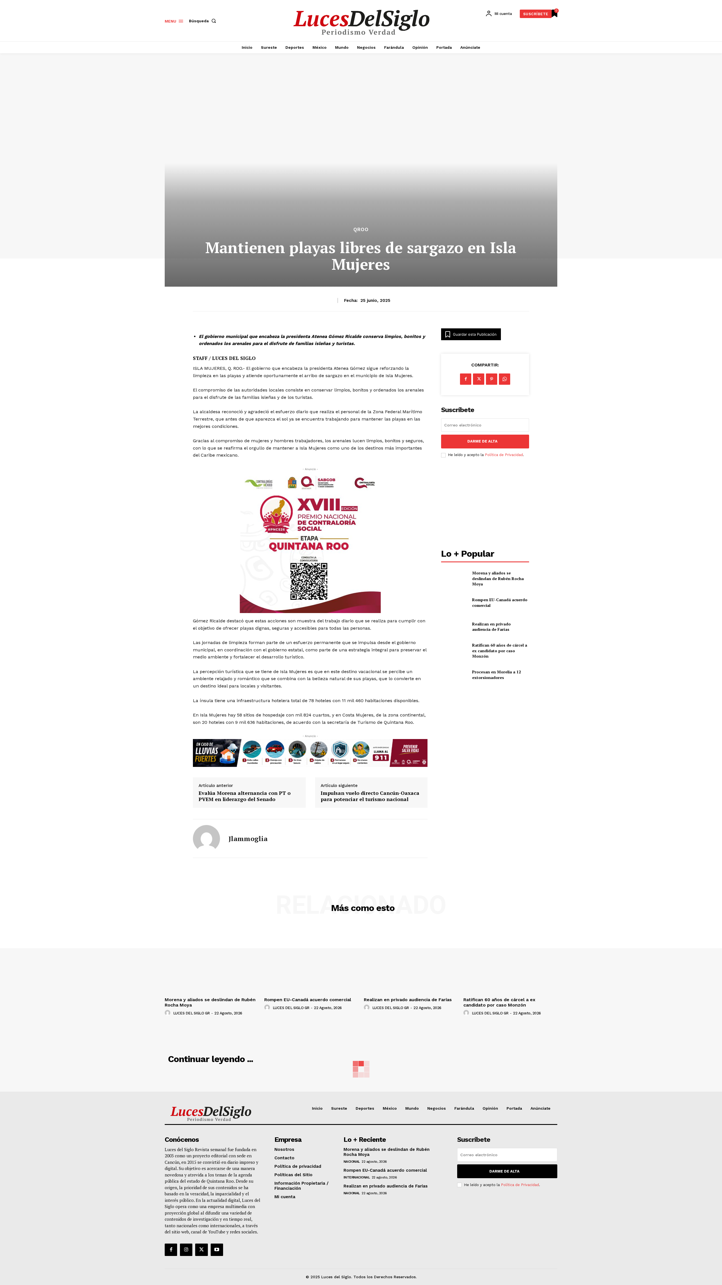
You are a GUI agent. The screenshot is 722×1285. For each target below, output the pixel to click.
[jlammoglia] (206, 838)
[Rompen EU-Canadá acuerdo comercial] (454, 602)
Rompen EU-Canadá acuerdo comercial (307, 999)
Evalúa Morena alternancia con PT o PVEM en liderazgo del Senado (244, 796)
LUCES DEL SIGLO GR (191, 1013)
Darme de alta (482, 441)
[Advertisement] (485, 504)
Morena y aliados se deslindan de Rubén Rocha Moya (498, 578)
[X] (478, 379)
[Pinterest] (491, 379)
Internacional (357, 1177)
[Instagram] (186, 1250)
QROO (361, 229)
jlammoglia (248, 839)
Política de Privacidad (504, 455)
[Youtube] (217, 1250)
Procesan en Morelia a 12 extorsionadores (496, 674)
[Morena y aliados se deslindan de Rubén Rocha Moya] (454, 578)
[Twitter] (201, 1250)
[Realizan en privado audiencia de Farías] (454, 626)
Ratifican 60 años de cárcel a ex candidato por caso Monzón (499, 650)
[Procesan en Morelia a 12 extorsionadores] (454, 674)
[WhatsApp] (504, 379)
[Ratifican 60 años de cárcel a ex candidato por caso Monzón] (454, 651)
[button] (203, 21)
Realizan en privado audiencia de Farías (491, 626)
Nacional (352, 1162)
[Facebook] (465, 379)
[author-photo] (168, 1013)
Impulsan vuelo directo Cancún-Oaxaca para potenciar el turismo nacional (370, 796)
